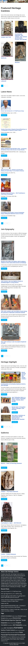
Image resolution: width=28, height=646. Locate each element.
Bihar (7, 618)
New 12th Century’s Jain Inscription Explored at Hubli (13, 342)
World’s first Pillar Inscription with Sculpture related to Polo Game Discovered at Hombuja (13, 262)
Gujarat (18, 623)
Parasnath (4, 635)
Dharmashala (5, 620)
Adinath (3, 616)
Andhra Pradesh (15, 616)
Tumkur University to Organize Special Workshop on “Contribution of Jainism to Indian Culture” (14, 130)
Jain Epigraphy (17, 625)
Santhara (18, 637)
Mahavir (13, 630)
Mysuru (9, 632)
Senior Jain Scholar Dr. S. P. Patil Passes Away (12, 111)
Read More (4, 115)
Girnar (9, 622)
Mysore (6, 632)
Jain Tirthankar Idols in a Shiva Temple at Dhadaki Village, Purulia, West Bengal (19, 399)
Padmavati (17, 632)
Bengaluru (3, 618)
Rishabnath (9, 637)
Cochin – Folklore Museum (8, 554)
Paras (21, 632)
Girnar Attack (13, 622)
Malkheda (3, 58)
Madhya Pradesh (6, 630)
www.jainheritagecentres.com (14, 643)
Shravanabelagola (5, 639)
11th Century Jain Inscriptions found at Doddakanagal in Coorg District (12, 282)
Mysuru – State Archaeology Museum (11, 463)
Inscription (4, 625)
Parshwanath (12, 635)
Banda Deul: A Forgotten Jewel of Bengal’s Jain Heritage (18, 408)
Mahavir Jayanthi (18, 630)
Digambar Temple (20, 620)
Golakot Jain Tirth (6, 37)
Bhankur (17, 62)
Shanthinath (22, 637)
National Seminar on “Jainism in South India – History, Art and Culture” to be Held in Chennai (12, 170)
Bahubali (20, 616)
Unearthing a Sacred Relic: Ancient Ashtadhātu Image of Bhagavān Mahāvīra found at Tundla (12, 213)
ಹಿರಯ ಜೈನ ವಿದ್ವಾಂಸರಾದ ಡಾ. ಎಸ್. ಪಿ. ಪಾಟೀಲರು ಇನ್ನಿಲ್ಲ (11, 593)
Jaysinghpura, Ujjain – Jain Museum (11, 523)
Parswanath (21, 635)
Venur (6, 640)
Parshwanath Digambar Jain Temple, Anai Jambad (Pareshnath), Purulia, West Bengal (21, 36)
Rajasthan (4, 637)
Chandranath (10, 618)
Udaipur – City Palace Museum (9, 491)
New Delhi (13, 632)
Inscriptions (10, 625)
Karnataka (18, 628)
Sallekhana (13, 637)
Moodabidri (22, 630)
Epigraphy (4, 623)
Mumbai (2, 632)
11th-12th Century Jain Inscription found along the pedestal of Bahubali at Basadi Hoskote (14, 312)
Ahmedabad (8, 616)
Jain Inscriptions (9, 628)
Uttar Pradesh (20, 639)
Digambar (12, 620)
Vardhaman (3, 640)
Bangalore (24, 616)
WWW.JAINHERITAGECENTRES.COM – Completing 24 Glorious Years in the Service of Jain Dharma (14, 149)
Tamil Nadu (13, 639)
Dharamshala (17, 618)
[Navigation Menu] (25, 1)
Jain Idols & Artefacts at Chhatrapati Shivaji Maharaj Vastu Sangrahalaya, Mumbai (18, 417)
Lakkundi (3, 81)
